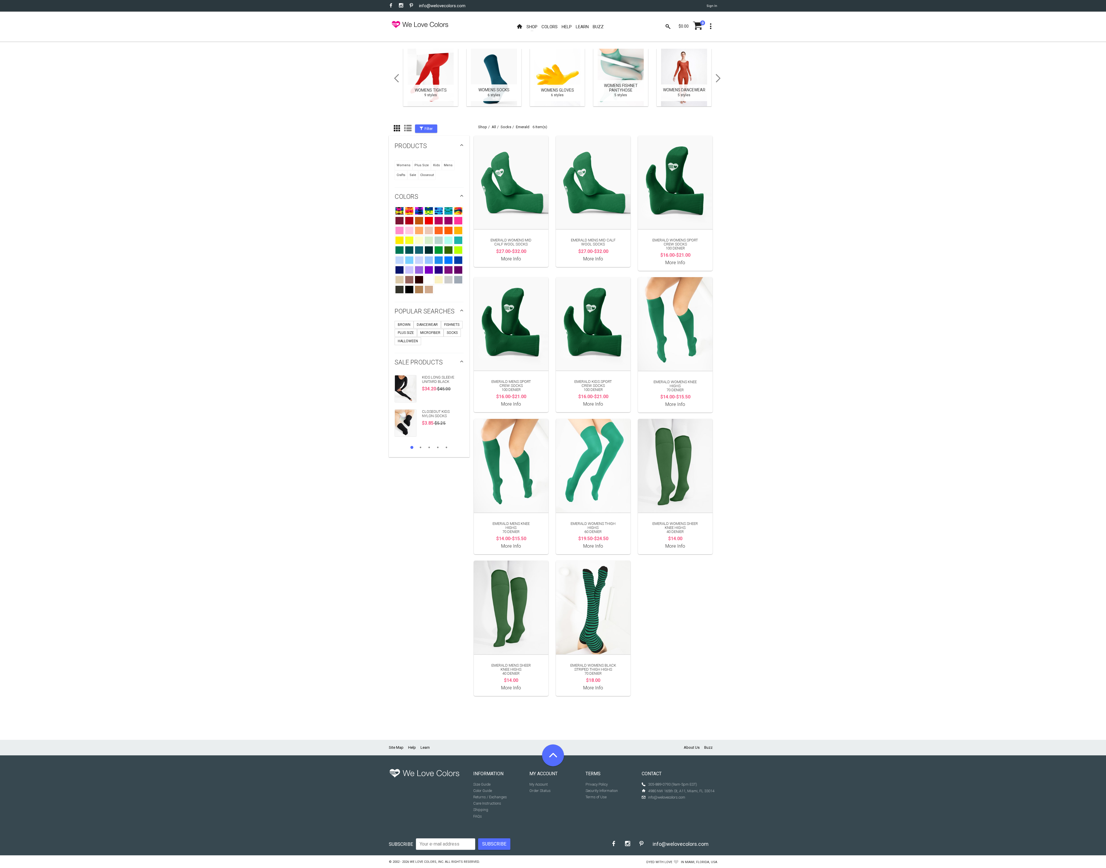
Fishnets (451, 325)
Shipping (480, 810)
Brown (404, 325)
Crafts (401, 175)
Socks (452, 333)
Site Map (396, 747)
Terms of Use (596, 797)
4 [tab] (438, 447)
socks (506, 127)
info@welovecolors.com (442, 5)
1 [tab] (412, 447)
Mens (448, 165)
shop (482, 127)
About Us (692, 747)
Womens (403, 165)
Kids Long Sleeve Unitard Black (438, 379)
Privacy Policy (597, 784)
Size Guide (481, 784)
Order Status (540, 790)
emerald (522, 127)
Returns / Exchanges (490, 797)
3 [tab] (429, 447)
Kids (436, 165)
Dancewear (427, 325)
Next (720, 78)
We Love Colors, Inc (426, 862)
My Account (538, 784)
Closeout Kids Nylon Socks (436, 413)
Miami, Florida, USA (701, 862)
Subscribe (401, 844)
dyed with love (659, 862)
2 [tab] (420, 447)
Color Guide (482, 790)
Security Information (602, 790)
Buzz (708, 747)
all (494, 127)
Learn (425, 747)
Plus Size (421, 165)
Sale (413, 175)
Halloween (408, 341)
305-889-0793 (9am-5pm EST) (672, 784)
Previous (394, 78)
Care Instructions (487, 803)
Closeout (427, 175)
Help (412, 747)
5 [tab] (446, 447)
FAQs (477, 816)
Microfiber (430, 333)
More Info (511, 259)
